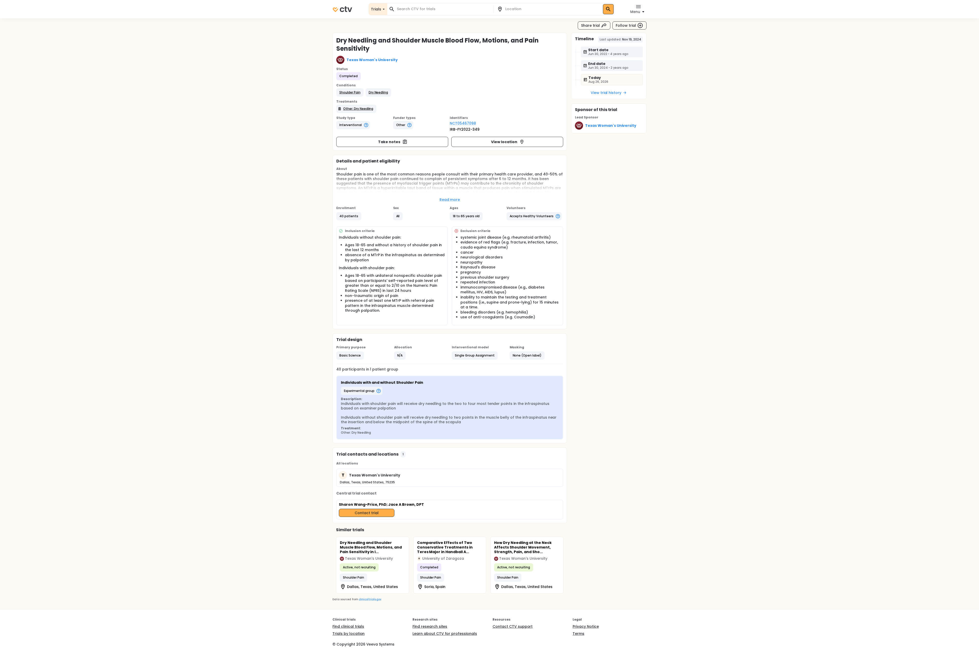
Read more (450, 199)
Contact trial (367, 512)
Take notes (389, 141)
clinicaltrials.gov (370, 599)
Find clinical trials (348, 626)
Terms (578, 633)
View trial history (606, 92)
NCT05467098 (463, 123)
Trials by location (348, 633)
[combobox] (443, 9)
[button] (350, 92)
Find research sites (430, 626)
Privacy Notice (586, 626)
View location (504, 141)
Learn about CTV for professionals (445, 633)
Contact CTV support (513, 626)
